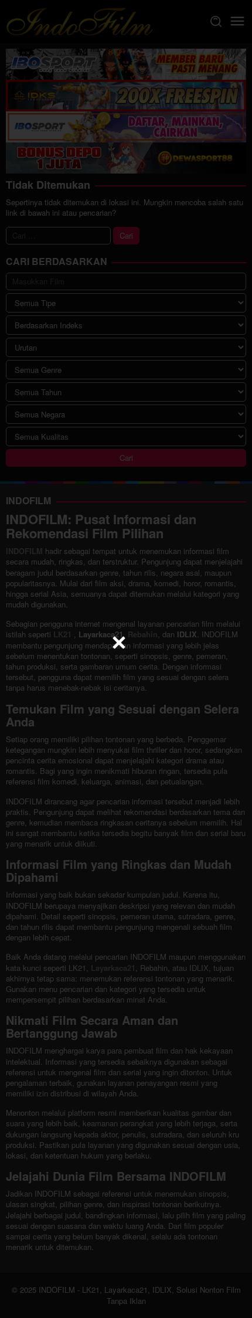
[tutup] (119, 643)
